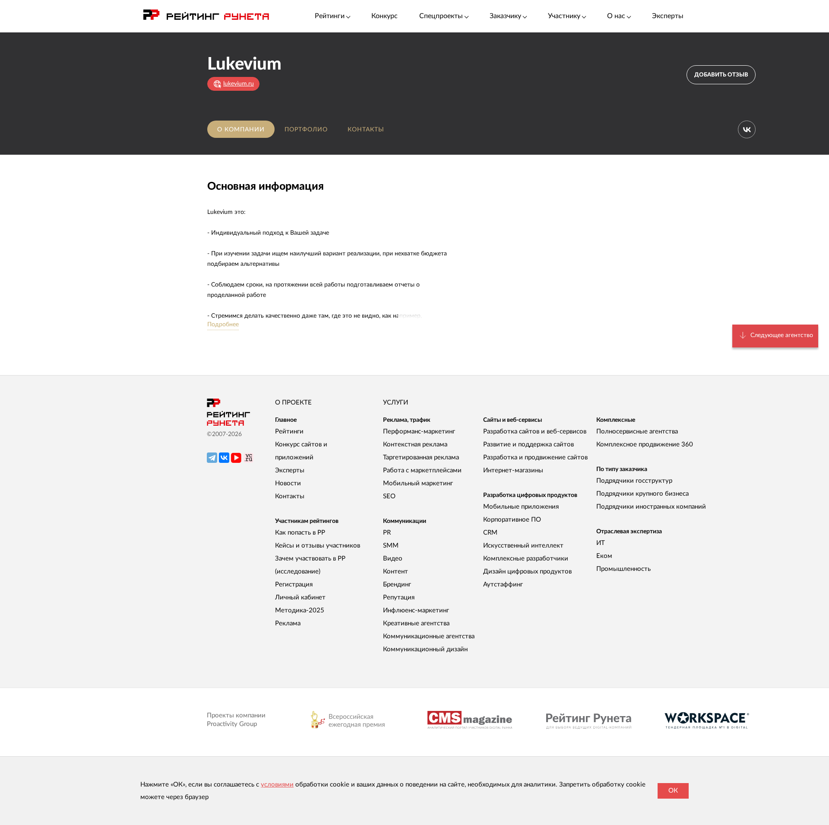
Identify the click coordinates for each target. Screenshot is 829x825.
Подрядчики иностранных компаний (651, 506)
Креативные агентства (416, 623)
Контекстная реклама (415, 444)
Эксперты (667, 16)
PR (387, 532)
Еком (604, 556)
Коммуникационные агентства (429, 636)
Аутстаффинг (503, 584)
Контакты (366, 130)
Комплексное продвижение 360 (644, 444)
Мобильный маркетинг (418, 483)
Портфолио (306, 130)
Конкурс (384, 16)
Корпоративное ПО (512, 519)
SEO (389, 496)
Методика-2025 (299, 610)
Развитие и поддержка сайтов (528, 444)
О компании (241, 130)
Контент (395, 571)
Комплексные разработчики (525, 558)
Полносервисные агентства (637, 431)
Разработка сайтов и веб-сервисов (534, 431)
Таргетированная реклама (421, 457)
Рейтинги (289, 431)
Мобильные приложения (521, 506)
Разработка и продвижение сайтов (535, 457)
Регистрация (294, 584)
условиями (277, 784)
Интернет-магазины (513, 470)
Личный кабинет (300, 597)
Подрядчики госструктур (634, 481)
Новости (288, 483)
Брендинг (397, 584)
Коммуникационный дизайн (425, 649)
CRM (490, 532)
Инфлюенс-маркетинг (416, 610)
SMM (391, 545)
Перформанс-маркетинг (419, 431)
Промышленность (623, 569)
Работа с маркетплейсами (422, 470)
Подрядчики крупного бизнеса (642, 494)
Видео (392, 558)
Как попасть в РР (300, 532)
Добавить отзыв (721, 75)
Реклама (288, 623)
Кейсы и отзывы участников (317, 545)
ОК (673, 790)
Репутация (398, 597)
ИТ (600, 543)
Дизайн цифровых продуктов (527, 571)
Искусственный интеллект (523, 545)
